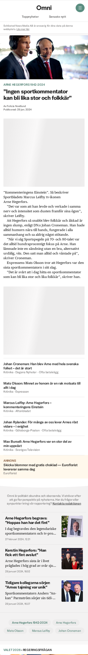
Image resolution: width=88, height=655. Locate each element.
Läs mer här (22, 29)
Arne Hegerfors (66, 623)
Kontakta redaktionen (67, 503)
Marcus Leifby (41, 631)
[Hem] (44, 7)
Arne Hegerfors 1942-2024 (24, 85)
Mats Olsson (15, 631)
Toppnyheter (30, 17)
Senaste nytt (57, 17)
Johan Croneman (70, 631)
